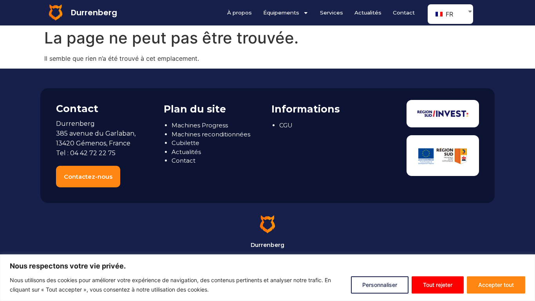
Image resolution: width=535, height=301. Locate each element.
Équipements (281, 12)
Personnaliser (379, 284)
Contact (404, 12)
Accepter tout (496, 284)
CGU (286, 125)
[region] (267, 277)
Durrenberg (94, 12)
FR (448, 14)
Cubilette (185, 143)
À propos (239, 12)
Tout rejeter (437, 284)
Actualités (367, 12)
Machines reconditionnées (211, 134)
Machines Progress (200, 125)
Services (331, 12)
